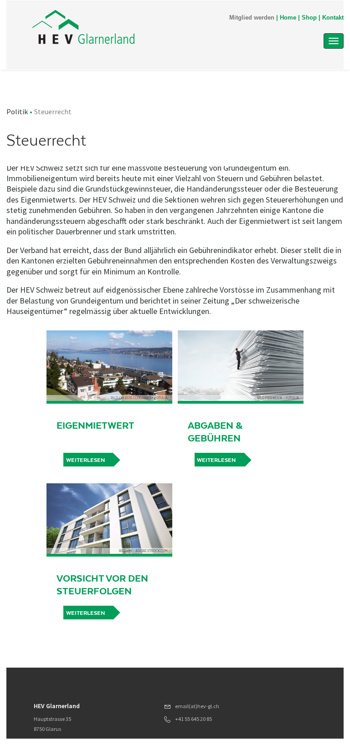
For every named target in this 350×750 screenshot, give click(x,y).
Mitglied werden (251, 18)
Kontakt (333, 18)
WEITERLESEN (85, 613)
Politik (17, 111)
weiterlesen (85, 460)
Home (288, 18)
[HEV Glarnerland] (129, 28)
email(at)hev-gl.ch (197, 706)
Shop (309, 18)
